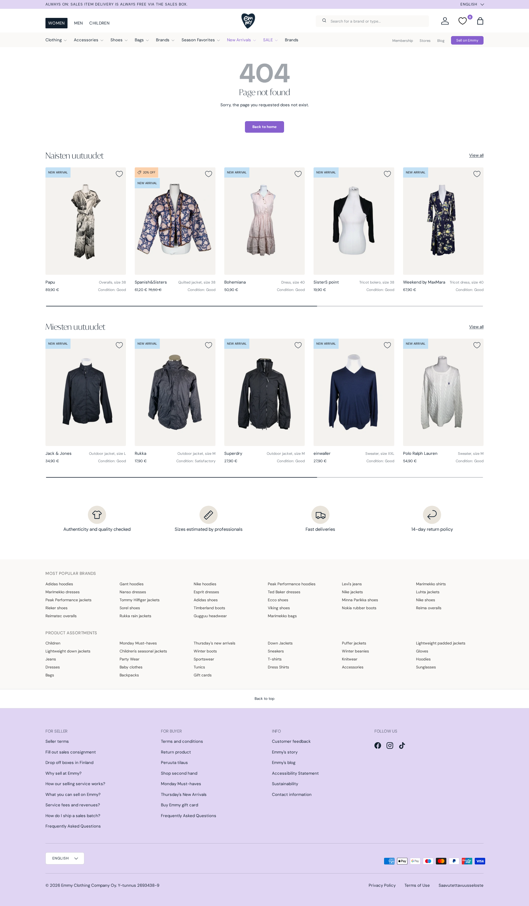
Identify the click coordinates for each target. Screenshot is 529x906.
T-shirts (275, 659)
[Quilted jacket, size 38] (175, 221)
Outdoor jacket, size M (196, 453)
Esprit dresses (206, 591)
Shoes (116, 40)
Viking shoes (279, 607)
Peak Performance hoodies (291, 583)
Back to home (264, 126)
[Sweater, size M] (443, 392)
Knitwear (349, 659)
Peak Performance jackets (68, 599)
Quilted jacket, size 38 (196, 282)
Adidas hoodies (59, 583)
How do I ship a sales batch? (72, 815)
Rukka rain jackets (135, 615)
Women (56, 23)
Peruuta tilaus (174, 762)
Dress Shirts (278, 667)
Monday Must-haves (138, 643)
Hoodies (423, 659)
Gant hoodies (132, 583)
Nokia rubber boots (359, 607)
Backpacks (129, 675)
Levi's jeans (352, 583)
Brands (162, 40)
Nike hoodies (205, 583)
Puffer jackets (354, 643)
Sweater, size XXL (379, 453)
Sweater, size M (471, 453)
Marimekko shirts (431, 583)
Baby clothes (131, 667)
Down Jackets (280, 643)
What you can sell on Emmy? (73, 794)
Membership (402, 40)
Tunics (199, 667)
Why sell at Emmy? (63, 773)
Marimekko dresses (62, 591)
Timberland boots (209, 607)
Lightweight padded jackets (440, 643)
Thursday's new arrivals (214, 643)
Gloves (422, 651)
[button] (480, 21)
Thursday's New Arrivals (184, 794)
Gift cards (203, 675)
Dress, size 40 (293, 282)
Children (99, 23)
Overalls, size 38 (112, 282)
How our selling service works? (75, 784)
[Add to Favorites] (119, 174)
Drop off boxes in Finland (69, 762)
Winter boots (205, 651)
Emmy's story (285, 752)
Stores (425, 40)
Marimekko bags (282, 615)
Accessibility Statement (295, 773)
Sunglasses (426, 667)
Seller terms (57, 741)
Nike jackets (352, 591)
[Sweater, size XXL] (354, 392)
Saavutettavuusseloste (461, 885)
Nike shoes (425, 599)
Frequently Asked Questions (73, 826)
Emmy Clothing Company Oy (88, 885)
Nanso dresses (133, 591)
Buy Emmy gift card (179, 805)
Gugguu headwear (210, 615)
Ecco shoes (278, 599)
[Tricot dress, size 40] (443, 221)
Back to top (264, 698)
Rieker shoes (56, 607)
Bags (139, 40)
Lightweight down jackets (67, 651)
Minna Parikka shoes (360, 599)
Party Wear (129, 659)
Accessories (86, 40)
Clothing (53, 40)
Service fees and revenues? (72, 805)
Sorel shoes (130, 607)
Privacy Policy (382, 885)
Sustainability (285, 784)
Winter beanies (355, 651)
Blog (440, 40)
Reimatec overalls (61, 615)
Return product (176, 752)
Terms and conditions (182, 741)
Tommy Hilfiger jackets (140, 599)
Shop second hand (179, 773)
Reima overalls (428, 607)
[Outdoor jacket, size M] (175, 392)
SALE (268, 40)
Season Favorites (198, 40)
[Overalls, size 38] (85, 221)
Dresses (52, 667)
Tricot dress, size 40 (467, 282)
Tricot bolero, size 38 (376, 282)
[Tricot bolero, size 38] (354, 221)
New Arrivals (239, 40)
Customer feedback (291, 741)
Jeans (50, 659)
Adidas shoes (206, 599)
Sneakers (276, 651)
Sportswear (204, 659)
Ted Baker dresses (284, 591)
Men (78, 23)
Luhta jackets (427, 591)
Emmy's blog (283, 762)
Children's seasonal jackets (143, 651)
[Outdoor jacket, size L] (85, 392)
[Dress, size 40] (264, 221)
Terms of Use (417, 885)
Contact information (292, 794)
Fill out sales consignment (70, 752)
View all (476, 155)
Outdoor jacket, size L (107, 453)
